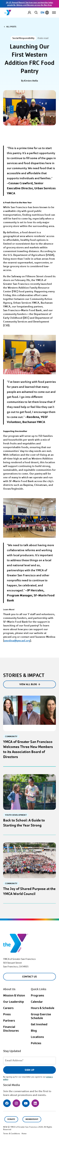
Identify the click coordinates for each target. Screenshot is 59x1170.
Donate (11, 1119)
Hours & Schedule (42, 1008)
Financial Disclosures (11, 1029)
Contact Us (29, 976)
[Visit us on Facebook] (7, 1103)
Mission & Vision (14, 995)
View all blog (28, 684)
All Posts (11, 26)
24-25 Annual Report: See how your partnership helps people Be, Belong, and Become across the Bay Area (29, 3)
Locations (37, 1037)
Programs (37, 995)
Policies (36, 1043)
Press (7, 1014)
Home (24, 1133)
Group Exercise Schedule (41, 1016)
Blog (34, 1031)
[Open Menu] (54, 13)
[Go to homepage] (8, 12)
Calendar (37, 1002)
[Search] (35, 12)
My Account (32, 12)
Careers (8, 1008)
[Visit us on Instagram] (16, 1103)
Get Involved (39, 1024)
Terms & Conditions (11, 1133)
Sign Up (29, 1070)
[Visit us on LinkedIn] (35, 1103)
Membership (31, 1119)
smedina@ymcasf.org (17, 640)
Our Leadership (13, 1002)
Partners (9, 1021)
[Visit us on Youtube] (26, 1103)
